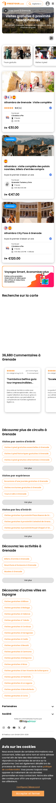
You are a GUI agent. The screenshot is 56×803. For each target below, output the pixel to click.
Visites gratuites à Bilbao (16, 601)
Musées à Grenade (13, 571)
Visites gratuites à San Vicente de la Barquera (26, 670)
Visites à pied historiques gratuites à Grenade (26, 453)
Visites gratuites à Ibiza (15, 664)
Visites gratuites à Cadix (16, 639)
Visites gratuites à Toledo (16, 620)
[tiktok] (24, 727)
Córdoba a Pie (17, 116)
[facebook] (8, 727)
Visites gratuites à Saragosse (18, 633)
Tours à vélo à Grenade (15, 494)
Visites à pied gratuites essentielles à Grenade (26, 447)
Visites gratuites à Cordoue (17, 626)
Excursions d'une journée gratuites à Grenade (26, 481)
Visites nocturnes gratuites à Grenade (22, 487)
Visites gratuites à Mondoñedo (19, 689)
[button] (17, 55)
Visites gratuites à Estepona (18, 658)
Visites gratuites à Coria (16, 695)
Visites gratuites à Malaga (17, 607)
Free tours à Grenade (20, 10)
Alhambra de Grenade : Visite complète (28, 102)
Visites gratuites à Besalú (16, 645)
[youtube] (14, 727)
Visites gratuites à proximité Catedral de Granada (28, 521)
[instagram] (3, 727)
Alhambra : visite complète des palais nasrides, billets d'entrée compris (27, 168)
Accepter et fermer (28, 793)
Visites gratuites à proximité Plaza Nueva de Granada (29, 515)
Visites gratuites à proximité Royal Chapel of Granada (29, 528)
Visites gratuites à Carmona (18, 651)
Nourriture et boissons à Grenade (20, 565)
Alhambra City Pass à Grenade (23, 233)
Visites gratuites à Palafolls (17, 677)
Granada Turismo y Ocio (21, 182)
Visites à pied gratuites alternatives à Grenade (26, 460)
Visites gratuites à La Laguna (18, 683)
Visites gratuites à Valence (17, 614)
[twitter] (19, 727)
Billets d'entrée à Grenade (16, 559)
